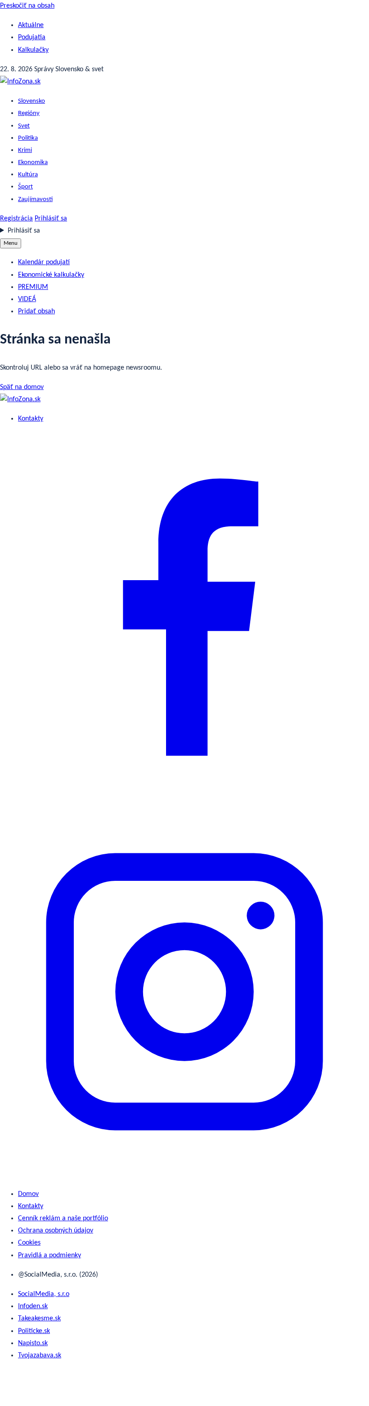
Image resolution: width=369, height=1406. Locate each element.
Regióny (29, 113)
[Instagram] (184, 1174)
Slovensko (31, 101)
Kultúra (28, 174)
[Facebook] (184, 800)
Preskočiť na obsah (27, 5)
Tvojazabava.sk (39, 1355)
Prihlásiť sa (51, 218)
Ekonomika (33, 162)
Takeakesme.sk (39, 1318)
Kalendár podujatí (44, 262)
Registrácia (16, 218)
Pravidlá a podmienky (49, 1255)
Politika (28, 138)
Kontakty (30, 418)
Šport (25, 186)
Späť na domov (22, 387)
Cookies (29, 1242)
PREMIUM (33, 287)
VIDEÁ (27, 299)
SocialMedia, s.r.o (43, 1294)
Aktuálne (31, 25)
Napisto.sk (33, 1343)
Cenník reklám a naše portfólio (63, 1218)
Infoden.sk (33, 1306)
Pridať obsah (36, 311)
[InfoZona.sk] (20, 81)
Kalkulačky (33, 50)
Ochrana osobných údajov (55, 1230)
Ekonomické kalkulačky (51, 275)
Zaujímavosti (35, 199)
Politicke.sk (34, 1331)
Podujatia (31, 37)
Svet (24, 126)
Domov (28, 1194)
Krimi (25, 150)
